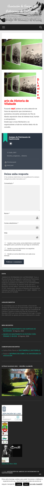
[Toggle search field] (40, 27)
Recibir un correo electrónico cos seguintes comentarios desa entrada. (19, 249)
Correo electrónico (11, 223)
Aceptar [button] (18, 484)
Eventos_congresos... (14, 156)
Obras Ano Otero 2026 (9, 464)
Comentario (9, 183)
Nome (7, 213)
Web (5, 233)
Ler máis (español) (36, 484)
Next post (10, 165)
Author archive (11, 143)
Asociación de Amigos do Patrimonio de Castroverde (22, 9)
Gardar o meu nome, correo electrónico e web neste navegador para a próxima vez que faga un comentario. (22, 244)
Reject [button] (26, 484)
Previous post (11, 162)
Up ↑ (40, 474)
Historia (24, 156)
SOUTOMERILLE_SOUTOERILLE (29, 350)
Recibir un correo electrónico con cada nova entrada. (19, 254)
